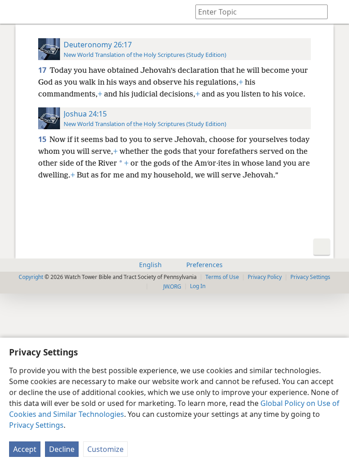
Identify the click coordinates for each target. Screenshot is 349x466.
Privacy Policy (265, 277)
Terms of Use (222, 277)
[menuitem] (13, 12)
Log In (197, 286)
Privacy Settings (36, 425)
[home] (13, 12)
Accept (24, 449)
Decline (62, 449)
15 (43, 139)
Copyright (31, 277)
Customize (105, 449)
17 (43, 70)
